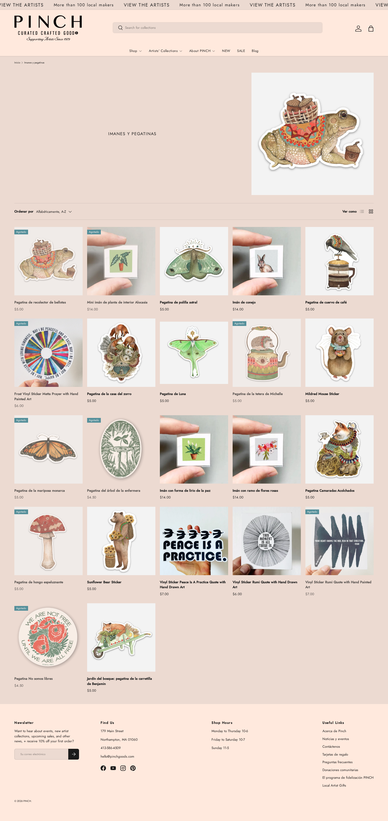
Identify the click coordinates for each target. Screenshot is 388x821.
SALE (241, 50)
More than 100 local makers (93, 5)
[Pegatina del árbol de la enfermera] (121, 449)
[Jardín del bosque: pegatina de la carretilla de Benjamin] (121, 637)
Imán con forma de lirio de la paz (185, 490)
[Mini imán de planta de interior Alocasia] (121, 261)
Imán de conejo (244, 302)
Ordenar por (23, 211)
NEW (226, 50)
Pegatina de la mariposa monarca (39, 490)
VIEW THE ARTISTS (30, 5)
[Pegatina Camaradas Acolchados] (339, 449)
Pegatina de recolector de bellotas (40, 302)
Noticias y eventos (335, 738)
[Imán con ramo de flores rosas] (267, 449)
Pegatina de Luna (173, 393)
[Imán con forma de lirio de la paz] (194, 449)
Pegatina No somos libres (33, 678)
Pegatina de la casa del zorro (109, 393)
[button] (371, 29)
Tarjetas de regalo (335, 754)
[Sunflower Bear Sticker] (121, 541)
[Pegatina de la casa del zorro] (121, 353)
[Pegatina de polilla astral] (194, 261)
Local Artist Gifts (334, 785)
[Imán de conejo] (267, 261)
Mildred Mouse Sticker (322, 393)
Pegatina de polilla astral (178, 302)
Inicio (17, 62)
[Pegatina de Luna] (194, 353)
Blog (255, 50)
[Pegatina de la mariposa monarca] (48, 449)
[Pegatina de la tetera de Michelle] (267, 353)
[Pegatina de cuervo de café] (339, 261)
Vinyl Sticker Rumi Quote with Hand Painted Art (338, 585)
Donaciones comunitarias (340, 769)
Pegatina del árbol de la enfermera (113, 490)
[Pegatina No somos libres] (48, 637)
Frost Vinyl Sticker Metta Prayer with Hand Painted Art (46, 396)
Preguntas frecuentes (337, 762)
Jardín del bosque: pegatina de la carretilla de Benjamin (119, 681)
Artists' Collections (163, 50)
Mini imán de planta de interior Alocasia (117, 302)
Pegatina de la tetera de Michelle (258, 393)
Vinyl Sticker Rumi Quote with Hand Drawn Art (265, 585)
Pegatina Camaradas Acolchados (329, 490)
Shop (133, 50)
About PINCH (200, 50)
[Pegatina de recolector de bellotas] (48, 261)
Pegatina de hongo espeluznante (38, 582)
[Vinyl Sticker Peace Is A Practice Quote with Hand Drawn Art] (194, 541)
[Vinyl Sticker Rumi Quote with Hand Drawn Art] (267, 541)
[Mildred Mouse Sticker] (339, 353)
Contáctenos (331, 746)
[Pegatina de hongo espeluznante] (48, 541)
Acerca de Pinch (334, 731)
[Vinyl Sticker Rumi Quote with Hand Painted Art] (339, 541)
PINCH (27, 801)
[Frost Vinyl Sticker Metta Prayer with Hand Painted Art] (48, 353)
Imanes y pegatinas (34, 62)
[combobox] (217, 27)
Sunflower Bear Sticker (104, 582)
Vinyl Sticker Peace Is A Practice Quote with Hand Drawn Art (193, 585)
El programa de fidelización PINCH (348, 777)
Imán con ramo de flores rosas (255, 490)
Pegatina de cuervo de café (326, 302)
